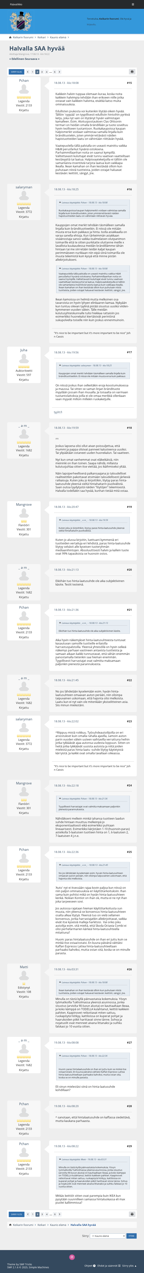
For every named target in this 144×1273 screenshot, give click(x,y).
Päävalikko (16, 4)
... (50, 72)
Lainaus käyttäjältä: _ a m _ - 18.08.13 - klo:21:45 (85, 865)
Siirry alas (16, 72)
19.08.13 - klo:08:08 (66, 1042)
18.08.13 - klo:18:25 (66, 189)
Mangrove (24, 504)
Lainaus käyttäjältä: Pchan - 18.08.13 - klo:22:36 (84, 1055)
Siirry (85, 1236)
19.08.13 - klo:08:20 (66, 1106)
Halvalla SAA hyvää (37, 48)
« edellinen (16, 59)
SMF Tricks (25, 1264)
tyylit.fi (58, 412)
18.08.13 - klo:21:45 (66, 680)
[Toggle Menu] (133, 4)
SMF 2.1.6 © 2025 (17, 1267)
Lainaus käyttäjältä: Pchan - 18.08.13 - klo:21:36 (84, 798)
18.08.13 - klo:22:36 (66, 852)
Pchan (24, 80)
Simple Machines (39, 1267)
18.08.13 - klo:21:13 (66, 569)
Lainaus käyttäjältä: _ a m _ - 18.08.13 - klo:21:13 (85, 622)
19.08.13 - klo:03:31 (66, 969)
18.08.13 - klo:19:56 (66, 352)
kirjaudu (91, 24)
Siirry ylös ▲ (129, 1265)
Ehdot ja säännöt (107, 1265)
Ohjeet (88, 1265)
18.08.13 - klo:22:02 (66, 721)
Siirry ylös (16, 1214)
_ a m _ (23, 425)
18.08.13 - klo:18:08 (66, 83)
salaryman (24, 187)
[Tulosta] (132, 71)
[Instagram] (72, 1257)
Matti (24, 967)
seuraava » (32, 59)
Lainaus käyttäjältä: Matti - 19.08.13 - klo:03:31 (84, 1159)
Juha (23, 350)
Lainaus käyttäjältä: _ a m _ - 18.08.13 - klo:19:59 (85, 520)
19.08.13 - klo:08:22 (66, 1146)
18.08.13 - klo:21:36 (66, 609)
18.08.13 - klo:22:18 (66, 785)
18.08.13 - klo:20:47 (66, 507)
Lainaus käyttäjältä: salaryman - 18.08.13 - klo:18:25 (87, 365)
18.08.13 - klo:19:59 (66, 427)
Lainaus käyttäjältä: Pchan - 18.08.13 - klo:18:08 (84, 202)
